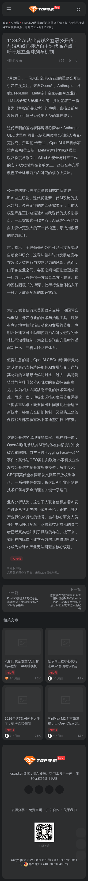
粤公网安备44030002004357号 (48, 864)
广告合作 (52, 809)
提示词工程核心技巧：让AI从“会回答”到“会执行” (64, 666)
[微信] (28, 789)
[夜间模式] (81, 855)
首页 (5, 23)
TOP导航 (47, 860)
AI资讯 (15, 23)
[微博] (49, 789)
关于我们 (70, 809)
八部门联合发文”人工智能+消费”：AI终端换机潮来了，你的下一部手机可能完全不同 (22, 668)
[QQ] (39, 789)
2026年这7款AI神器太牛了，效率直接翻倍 (22, 720)
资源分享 (18, 809)
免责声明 (35, 809)
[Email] (59, 789)
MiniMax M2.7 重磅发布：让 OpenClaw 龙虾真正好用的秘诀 (64, 723)
